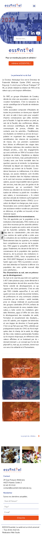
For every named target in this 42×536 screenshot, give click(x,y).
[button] (34, 6)
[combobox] (25, 38)
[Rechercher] (39, 38)
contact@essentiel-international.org (17, 488)
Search (11, 37)
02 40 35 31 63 (9, 485)
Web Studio (15, 532)
